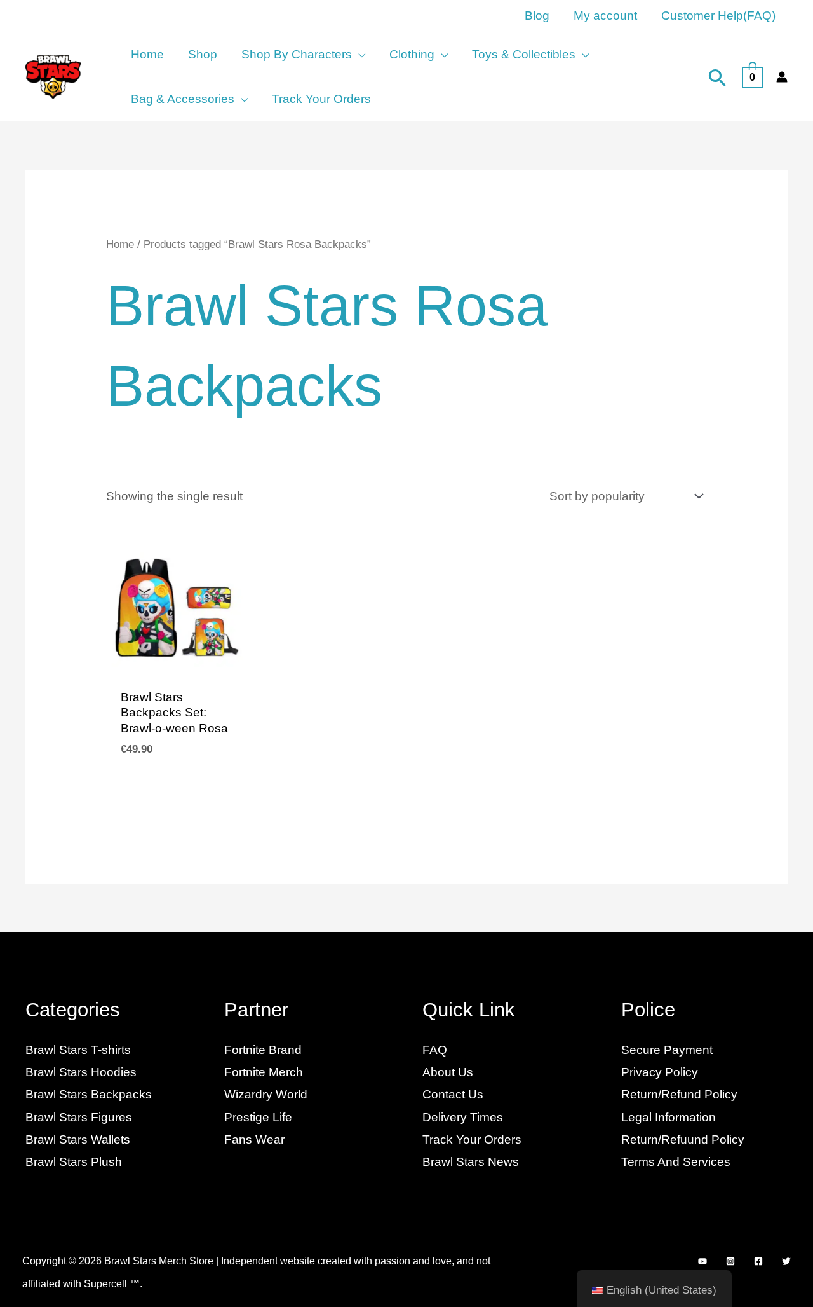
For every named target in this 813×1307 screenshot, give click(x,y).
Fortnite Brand (263, 1050)
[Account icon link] (782, 77)
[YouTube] (702, 1261)
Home (120, 244)
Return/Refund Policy (679, 1094)
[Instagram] (730, 1261)
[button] (358, 54)
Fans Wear (254, 1139)
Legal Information (668, 1117)
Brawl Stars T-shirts (78, 1050)
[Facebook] (758, 1261)
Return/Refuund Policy (682, 1139)
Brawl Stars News (470, 1161)
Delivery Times (462, 1117)
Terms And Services (675, 1161)
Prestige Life (258, 1117)
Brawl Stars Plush (73, 1161)
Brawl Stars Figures (78, 1117)
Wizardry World (265, 1094)
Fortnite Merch (263, 1072)
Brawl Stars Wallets (77, 1139)
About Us (447, 1072)
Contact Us (452, 1094)
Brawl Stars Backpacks (88, 1094)
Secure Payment (667, 1050)
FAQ (434, 1050)
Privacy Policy (659, 1072)
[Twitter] (786, 1261)
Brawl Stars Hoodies (81, 1072)
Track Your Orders (471, 1139)
